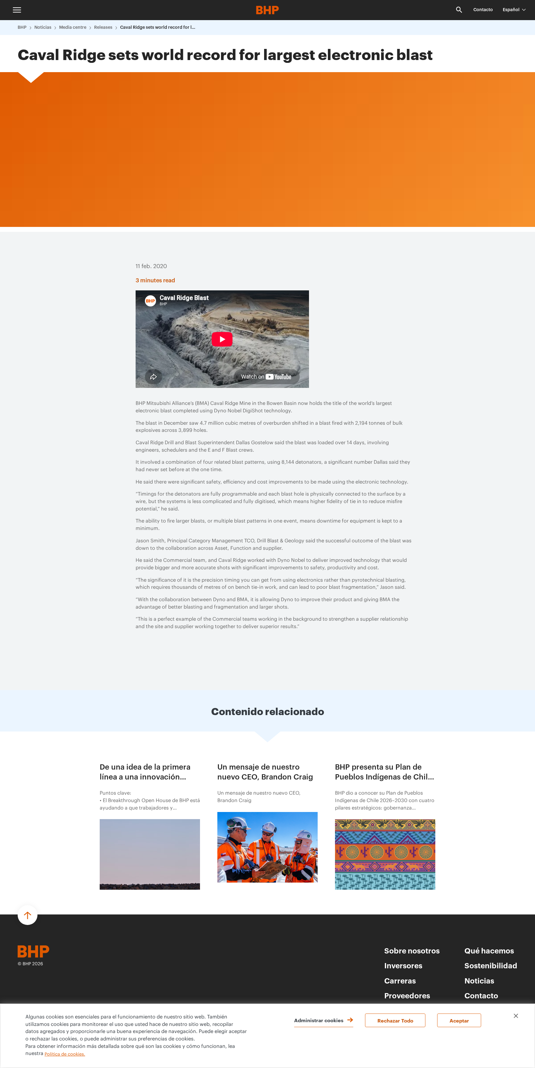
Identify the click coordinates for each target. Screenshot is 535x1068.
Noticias (42, 27)
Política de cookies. (65, 1054)
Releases (103, 27)
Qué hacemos (489, 950)
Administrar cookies (318, 1020)
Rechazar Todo (395, 1020)
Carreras (400, 980)
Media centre (72, 27)
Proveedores (407, 995)
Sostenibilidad (490, 965)
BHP (22, 27)
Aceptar (459, 1020)
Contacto (483, 10)
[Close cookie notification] (516, 1016)
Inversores (403, 965)
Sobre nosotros (412, 950)
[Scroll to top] (27, 915)
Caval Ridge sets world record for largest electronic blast (159, 27)
